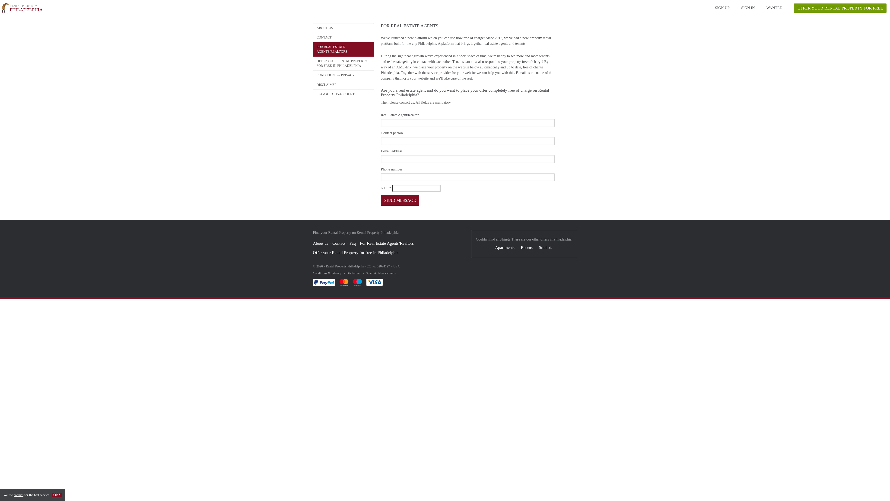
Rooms (527, 247)
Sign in (748, 8)
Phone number (391, 169)
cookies (18, 495)
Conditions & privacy (336, 75)
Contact (324, 37)
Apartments (505, 247)
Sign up (722, 8)
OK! (56, 495)
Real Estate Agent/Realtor (400, 115)
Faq (353, 243)
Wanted (774, 8)
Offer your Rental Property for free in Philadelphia (342, 63)
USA (396, 266)
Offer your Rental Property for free (840, 8)
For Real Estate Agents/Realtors (332, 49)
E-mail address (391, 151)
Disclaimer (327, 85)
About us (325, 28)
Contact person (392, 133)
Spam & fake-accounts (336, 94)
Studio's (545, 247)
